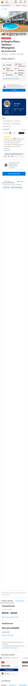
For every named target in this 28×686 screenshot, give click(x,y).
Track (15, 90)
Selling (18, 5)
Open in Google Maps (16, 187)
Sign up (20, 2)
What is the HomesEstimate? (10, 617)
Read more (7, 150)
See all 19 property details (10, 78)
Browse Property (5, 5)
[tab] (8, 181)
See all (24, 129)
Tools (23, 5)
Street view (6, 187)
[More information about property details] (14, 59)
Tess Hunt (6, 673)
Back (5, 9)
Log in (24, 2)
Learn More (11, 167)
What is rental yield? (7, 635)
